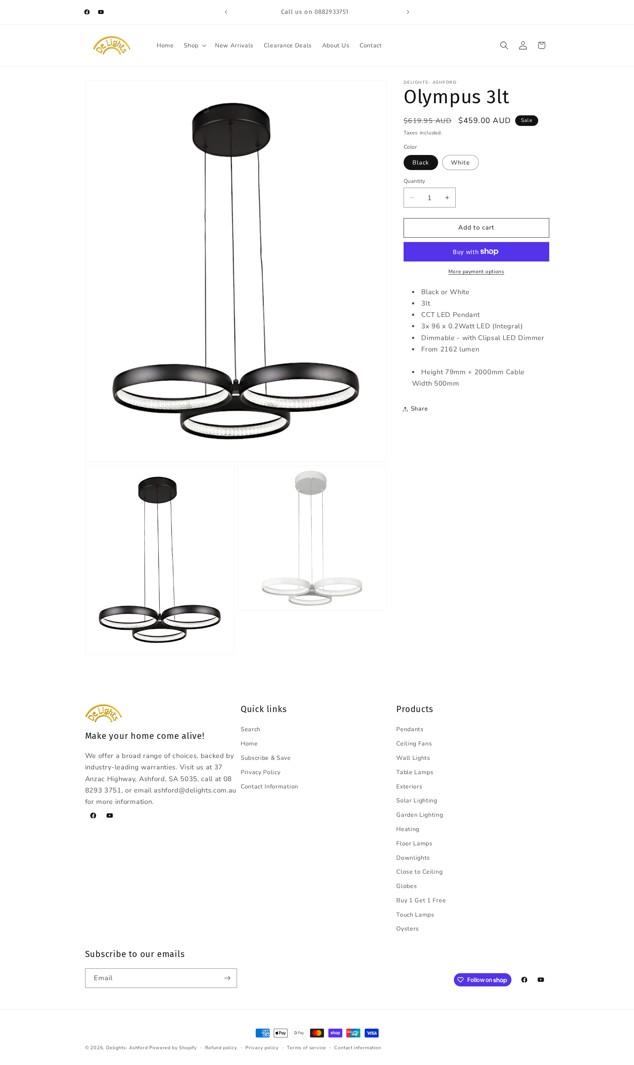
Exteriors (409, 787)
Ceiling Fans (414, 744)
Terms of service (306, 1047)
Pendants (410, 729)
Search (250, 729)
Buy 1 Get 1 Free (421, 900)
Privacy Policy (261, 772)
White (460, 163)
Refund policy (221, 1047)
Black (420, 163)
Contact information (357, 1047)
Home (249, 744)
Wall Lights (413, 758)
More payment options (476, 271)
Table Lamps (415, 772)
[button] (194, 45)
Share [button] (419, 409)
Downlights (413, 858)
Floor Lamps (414, 844)
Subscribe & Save (266, 758)
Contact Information (269, 787)
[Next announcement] (408, 12)
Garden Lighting (419, 815)
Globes (406, 886)
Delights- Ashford (127, 1047)
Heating (407, 829)
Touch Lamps (415, 915)
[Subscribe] (227, 978)
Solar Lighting (416, 801)
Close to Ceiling (419, 872)
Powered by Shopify (173, 1047)
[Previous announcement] (226, 12)
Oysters (407, 929)
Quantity (415, 181)
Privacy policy (262, 1047)
